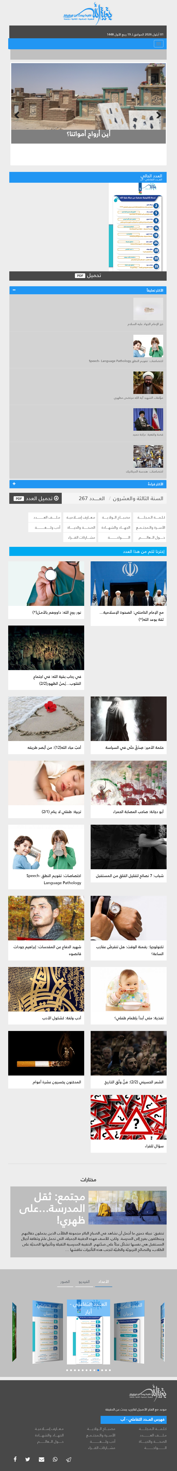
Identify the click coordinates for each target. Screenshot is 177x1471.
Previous (17, 114)
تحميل (93, 275)
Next (159, 114)
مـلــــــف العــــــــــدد (46, 517)
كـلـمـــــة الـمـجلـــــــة (151, 517)
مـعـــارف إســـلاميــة (80, 517)
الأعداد (103, 1282)
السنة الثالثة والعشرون (138, 498)
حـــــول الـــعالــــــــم (152, 537)
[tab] (87, 290)
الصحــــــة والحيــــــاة (81, 527)
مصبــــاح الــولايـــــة (116, 517)
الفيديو (84, 1282)
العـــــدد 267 (92, 498)
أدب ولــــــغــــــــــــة (47, 527)
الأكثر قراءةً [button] (155, 484)
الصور (65, 1282)
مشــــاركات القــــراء (81, 537)
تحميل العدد (39, 498)
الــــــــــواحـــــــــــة (119, 537)
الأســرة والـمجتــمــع (150, 527)
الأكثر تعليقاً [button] (155, 290)
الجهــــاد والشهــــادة (116, 527)
